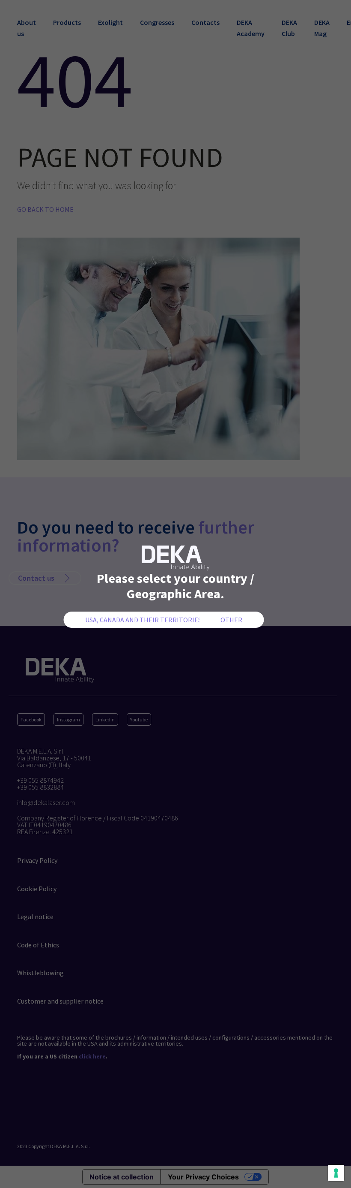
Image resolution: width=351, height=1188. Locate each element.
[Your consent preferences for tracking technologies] (336, 1173)
